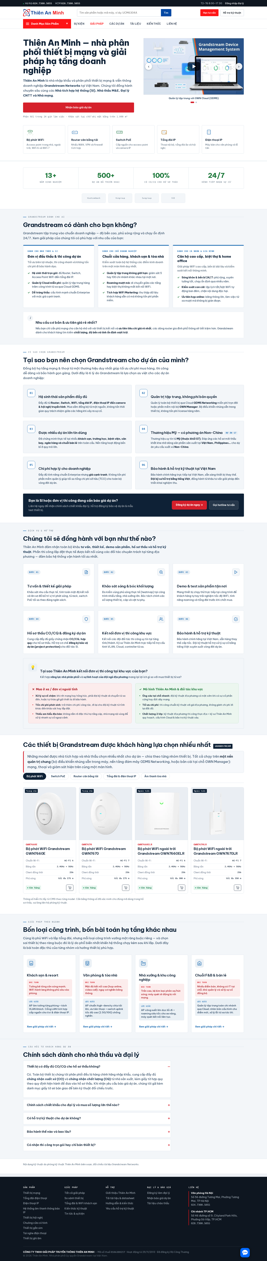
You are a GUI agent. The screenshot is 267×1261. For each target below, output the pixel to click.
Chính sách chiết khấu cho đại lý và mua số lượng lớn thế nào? (73, 1105)
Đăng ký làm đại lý (158, 1193)
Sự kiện (79, 23)
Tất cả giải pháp (74, 1193)
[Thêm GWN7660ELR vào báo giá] (181, 888)
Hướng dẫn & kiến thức (119, 1203)
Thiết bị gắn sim (33, 1228)
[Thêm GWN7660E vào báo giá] (69, 888)
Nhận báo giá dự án (79, 107)
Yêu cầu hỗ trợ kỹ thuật (120, 1208)
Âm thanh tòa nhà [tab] (155, 776)
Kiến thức (154, 23)
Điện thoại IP (31, 1203)
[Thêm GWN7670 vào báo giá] (125, 888)
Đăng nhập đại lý (234, 3)
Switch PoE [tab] (58, 776)
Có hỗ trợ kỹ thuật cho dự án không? (54, 1118)
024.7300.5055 (42, 3)
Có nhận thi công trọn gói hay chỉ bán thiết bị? (61, 1145)
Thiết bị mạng (31, 1193)
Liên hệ (172, 23)
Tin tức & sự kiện (74, 1213)
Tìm (166, 12)
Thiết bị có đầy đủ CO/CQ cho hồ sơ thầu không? (63, 1066)
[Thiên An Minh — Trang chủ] (43, 12)
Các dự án (116, 23)
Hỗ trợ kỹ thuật (232, 12)
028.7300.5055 (70, 3)
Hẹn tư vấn (209, 12)
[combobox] (119, 12)
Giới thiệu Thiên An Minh (120, 1193)
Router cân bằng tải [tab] (86, 776)
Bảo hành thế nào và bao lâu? (49, 1132)
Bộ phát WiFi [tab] (35, 776)
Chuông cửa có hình (35, 1223)
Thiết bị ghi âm (32, 1238)
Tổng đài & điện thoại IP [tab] (121, 776)
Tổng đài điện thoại (35, 1198)
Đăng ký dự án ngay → (189, 504)
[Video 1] (192, 102)
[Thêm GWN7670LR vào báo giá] (237, 888)
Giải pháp (97, 23)
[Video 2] (196, 102)
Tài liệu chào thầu (158, 1203)
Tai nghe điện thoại (34, 1233)
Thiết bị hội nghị (33, 1217)
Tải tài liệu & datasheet (120, 1198)
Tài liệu (135, 23)
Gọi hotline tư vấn (224, 505)
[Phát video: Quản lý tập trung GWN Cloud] (194, 66)
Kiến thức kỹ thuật (75, 1208)
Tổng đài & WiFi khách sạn (80, 1203)
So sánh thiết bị (74, 1198)
